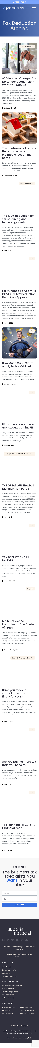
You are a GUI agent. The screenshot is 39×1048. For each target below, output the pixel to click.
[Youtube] (17, 940)
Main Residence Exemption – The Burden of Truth (18, 624)
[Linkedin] (8, 940)
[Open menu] (34, 8)
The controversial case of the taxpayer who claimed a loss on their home (19, 153)
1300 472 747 (19, 957)
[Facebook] (3, 940)
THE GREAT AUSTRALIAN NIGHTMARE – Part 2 (18, 487)
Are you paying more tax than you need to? (19, 763)
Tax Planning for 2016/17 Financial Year (18, 826)
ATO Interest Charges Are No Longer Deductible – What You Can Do (19, 82)
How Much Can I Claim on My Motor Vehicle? (17, 364)
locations (17, 949)
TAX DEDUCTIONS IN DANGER (15, 558)
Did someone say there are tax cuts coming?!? (18, 425)
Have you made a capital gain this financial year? (14, 693)
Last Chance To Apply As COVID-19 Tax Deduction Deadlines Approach (19, 294)
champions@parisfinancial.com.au (19, 954)
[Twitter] (12, 940)
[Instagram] (21, 940)
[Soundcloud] (26, 940)
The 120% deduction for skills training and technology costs (18, 219)
